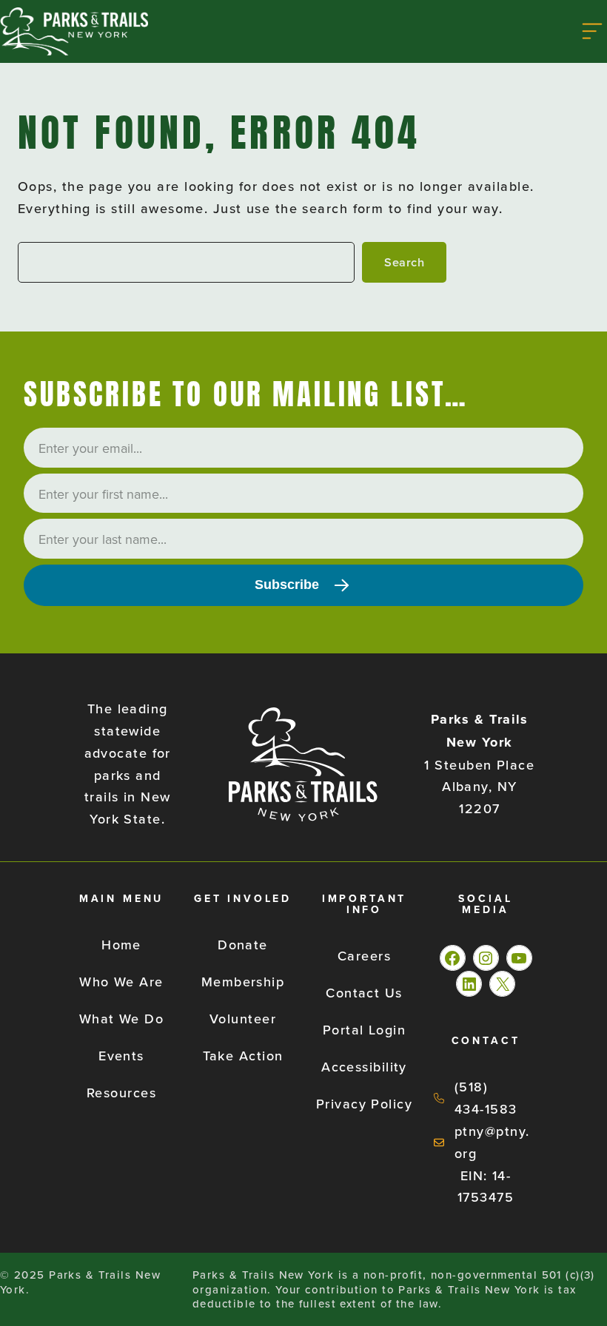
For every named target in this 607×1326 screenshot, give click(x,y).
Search (404, 262)
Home (121, 944)
